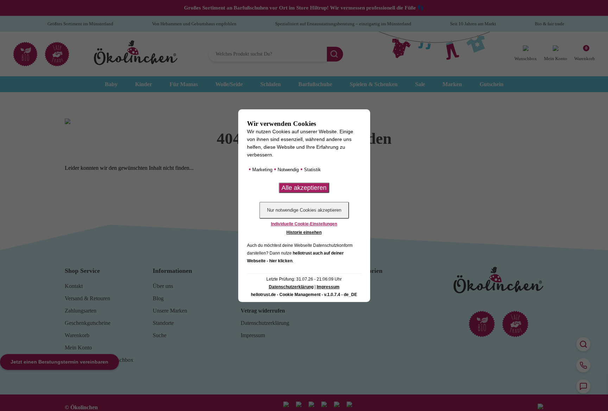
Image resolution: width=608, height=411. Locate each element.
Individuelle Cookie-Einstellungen (304, 223)
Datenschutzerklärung (291, 286)
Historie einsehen (304, 232)
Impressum (328, 286)
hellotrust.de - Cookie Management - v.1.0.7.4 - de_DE (304, 294)
